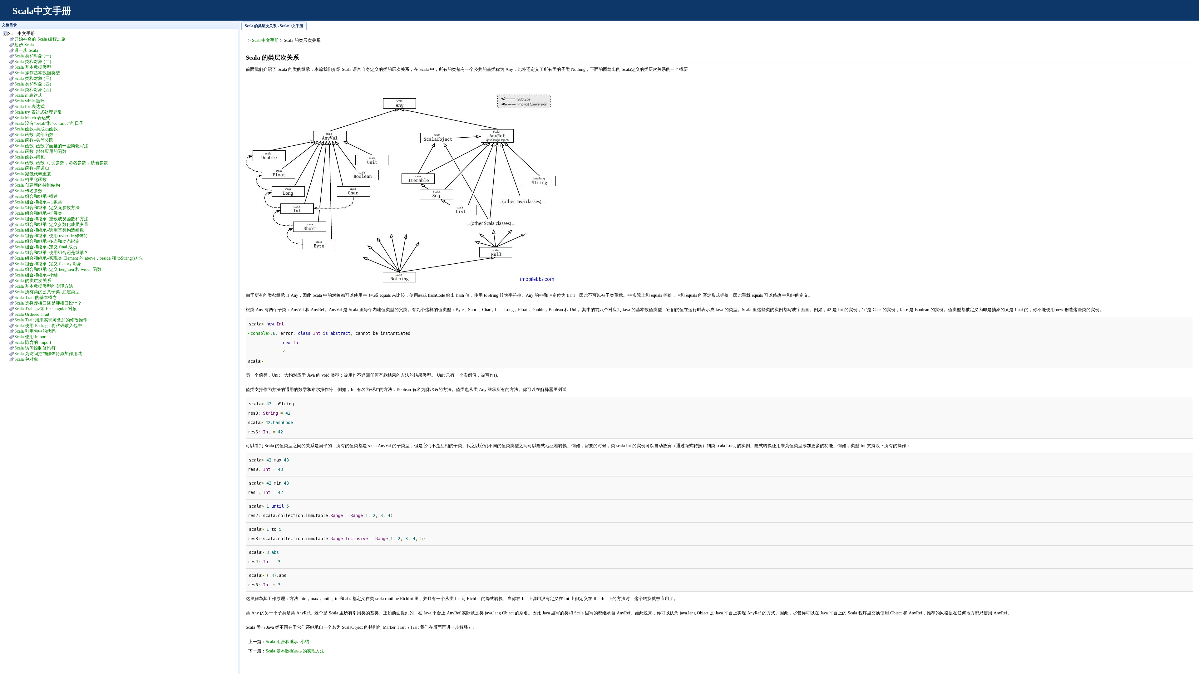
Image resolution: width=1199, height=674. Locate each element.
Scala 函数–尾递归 (31, 168)
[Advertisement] (1079, 14)
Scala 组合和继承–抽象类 (38, 202)
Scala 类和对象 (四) (32, 84)
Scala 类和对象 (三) (32, 78)
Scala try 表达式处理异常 (38, 112)
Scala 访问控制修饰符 (35, 348)
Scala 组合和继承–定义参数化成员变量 (51, 224)
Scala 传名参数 (28, 190)
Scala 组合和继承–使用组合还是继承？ (51, 252)
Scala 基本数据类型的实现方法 (43, 286)
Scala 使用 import (30, 337)
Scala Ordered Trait (31, 314)
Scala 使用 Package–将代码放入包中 (48, 325)
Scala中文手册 (41, 11)
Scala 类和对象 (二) (32, 61)
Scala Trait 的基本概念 (35, 297)
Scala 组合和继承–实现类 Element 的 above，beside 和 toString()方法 (79, 258)
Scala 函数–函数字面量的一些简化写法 (51, 146)
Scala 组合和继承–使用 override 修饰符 (51, 235)
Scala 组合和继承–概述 (36, 196)
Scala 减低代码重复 (32, 174)
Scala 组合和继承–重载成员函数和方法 (51, 219)
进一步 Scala (26, 50)
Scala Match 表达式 (32, 117)
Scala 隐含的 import (32, 342)
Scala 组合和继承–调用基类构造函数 (49, 230)
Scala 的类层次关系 (32, 280)
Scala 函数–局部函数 (33, 134)
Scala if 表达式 (28, 95)
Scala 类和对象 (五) (32, 89)
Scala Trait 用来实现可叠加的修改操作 (50, 320)
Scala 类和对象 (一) (32, 56)
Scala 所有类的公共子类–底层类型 (47, 292)
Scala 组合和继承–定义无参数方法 (47, 207)
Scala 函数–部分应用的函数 (40, 151)
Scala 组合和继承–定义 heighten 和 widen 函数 (57, 269)
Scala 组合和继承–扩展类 (38, 213)
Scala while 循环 (29, 101)
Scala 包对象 (26, 359)
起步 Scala (24, 44)
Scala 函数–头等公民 (33, 140)
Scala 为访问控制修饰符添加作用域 (48, 353)
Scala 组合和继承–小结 (36, 275)
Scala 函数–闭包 (29, 157)
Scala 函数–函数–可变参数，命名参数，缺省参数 (61, 162)
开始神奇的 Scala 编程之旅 (40, 39)
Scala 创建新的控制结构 (37, 185)
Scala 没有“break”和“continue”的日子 (48, 123)
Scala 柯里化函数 (30, 179)
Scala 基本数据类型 (32, 67)
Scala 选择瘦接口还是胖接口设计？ (48, 303)
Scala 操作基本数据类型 (37, 73)
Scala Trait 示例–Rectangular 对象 (45, 308)
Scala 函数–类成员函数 (36, 129)
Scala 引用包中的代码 (35, 331)
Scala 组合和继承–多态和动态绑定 (47, 241)
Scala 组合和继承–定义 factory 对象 (47, 263)
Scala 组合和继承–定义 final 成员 (45, 247)
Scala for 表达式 (29, 106)
